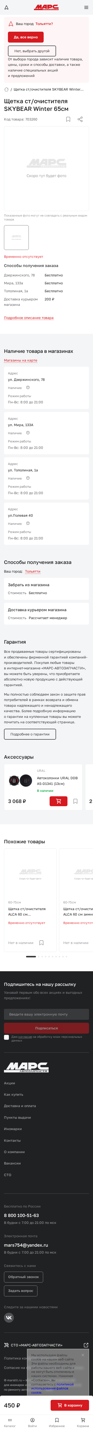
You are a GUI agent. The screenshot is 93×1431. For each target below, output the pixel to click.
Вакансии (12, 1163)
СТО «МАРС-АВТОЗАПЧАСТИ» (36, 1345)
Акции (9, 1083)
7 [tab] (56, 956)
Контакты (12, 1140)
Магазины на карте (20, 360)
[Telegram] (55, 125)
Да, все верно (26, 37)
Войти (32, 1426)
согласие (25, 1037)
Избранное (57, 1426)
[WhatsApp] (78, 125)
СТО (7, 1175)
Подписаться (46, 1028)
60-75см (14, 902)
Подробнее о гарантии (30, 734)
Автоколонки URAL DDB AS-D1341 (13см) (57, 780)
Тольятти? (44, 24)
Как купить (13, 1094)
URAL (41, 771)
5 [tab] (49, 956)
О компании (14, 1152)
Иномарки (13, 1129)
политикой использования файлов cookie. (52, 1388)
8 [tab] (59, 956)
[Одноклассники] (70, 125)
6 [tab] (52, 956)
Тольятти (32, 571)
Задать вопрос (20, 1290)
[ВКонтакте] (62, 125)
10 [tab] (66, 956)
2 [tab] (38, 956)
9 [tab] (63, 956)
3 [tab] (42, 956)
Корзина (83, 1426)
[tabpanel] (30, 900)
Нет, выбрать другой (32, 51)
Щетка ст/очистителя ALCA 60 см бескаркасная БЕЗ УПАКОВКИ (27, 912)
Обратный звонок (23, 1277)
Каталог (10, 1426)
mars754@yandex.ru (26, 1245)
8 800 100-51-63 (21, 1215)
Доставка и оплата (20, 1106)
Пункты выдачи (17, 1117)
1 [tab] (31, 956)
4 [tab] (45, 956)
